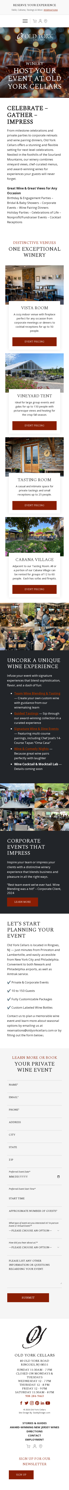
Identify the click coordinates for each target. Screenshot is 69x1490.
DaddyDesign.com (41, 1412)
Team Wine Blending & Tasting (37, 693)
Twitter (26, 1403)
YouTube (47, 1403)
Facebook (21, 1403)
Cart (34, 21)
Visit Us (45, 21)
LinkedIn (42, 1403)
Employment (34, 1439)
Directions (35, 1431)
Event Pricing (34, 342)
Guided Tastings (26, 713)
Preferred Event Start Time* (22, 1188)
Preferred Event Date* (19, 1171)
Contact (34, 1435)
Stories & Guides (34, 1423)
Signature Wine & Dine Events (36, 729)
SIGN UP (21, 1475)
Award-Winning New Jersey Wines (34, 1427)
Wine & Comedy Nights (31, 749)
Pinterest (37, 1403)
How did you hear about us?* (23, 1242)
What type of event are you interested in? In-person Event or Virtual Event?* (33, 1224)
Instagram (32, 1403)
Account (40, 21)
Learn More (22, 902)
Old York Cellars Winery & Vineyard (34, 37)
